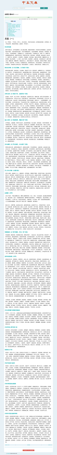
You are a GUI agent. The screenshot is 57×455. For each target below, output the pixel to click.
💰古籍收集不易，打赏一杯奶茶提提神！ (28, 450)
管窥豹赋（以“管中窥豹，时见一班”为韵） (17, 232)
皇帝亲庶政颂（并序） (11, 256)
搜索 (44, 8)
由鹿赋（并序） (9, 193)
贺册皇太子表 (8, 350)
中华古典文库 (8, 453)
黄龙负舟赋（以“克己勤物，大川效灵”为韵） (17, 67)
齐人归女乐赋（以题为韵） (12, 170)
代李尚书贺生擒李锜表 (11, 413)
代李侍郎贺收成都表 (10, 383)
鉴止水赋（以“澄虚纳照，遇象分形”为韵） (17, 120)
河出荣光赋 (8, 47)
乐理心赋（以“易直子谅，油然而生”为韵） (17, 94)
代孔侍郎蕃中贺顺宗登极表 (12, 310)
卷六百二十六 (50, 17)
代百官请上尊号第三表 (11, 327)
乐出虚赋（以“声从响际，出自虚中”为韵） (17, 144)
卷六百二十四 (7, 17)
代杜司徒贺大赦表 (10, 363)
